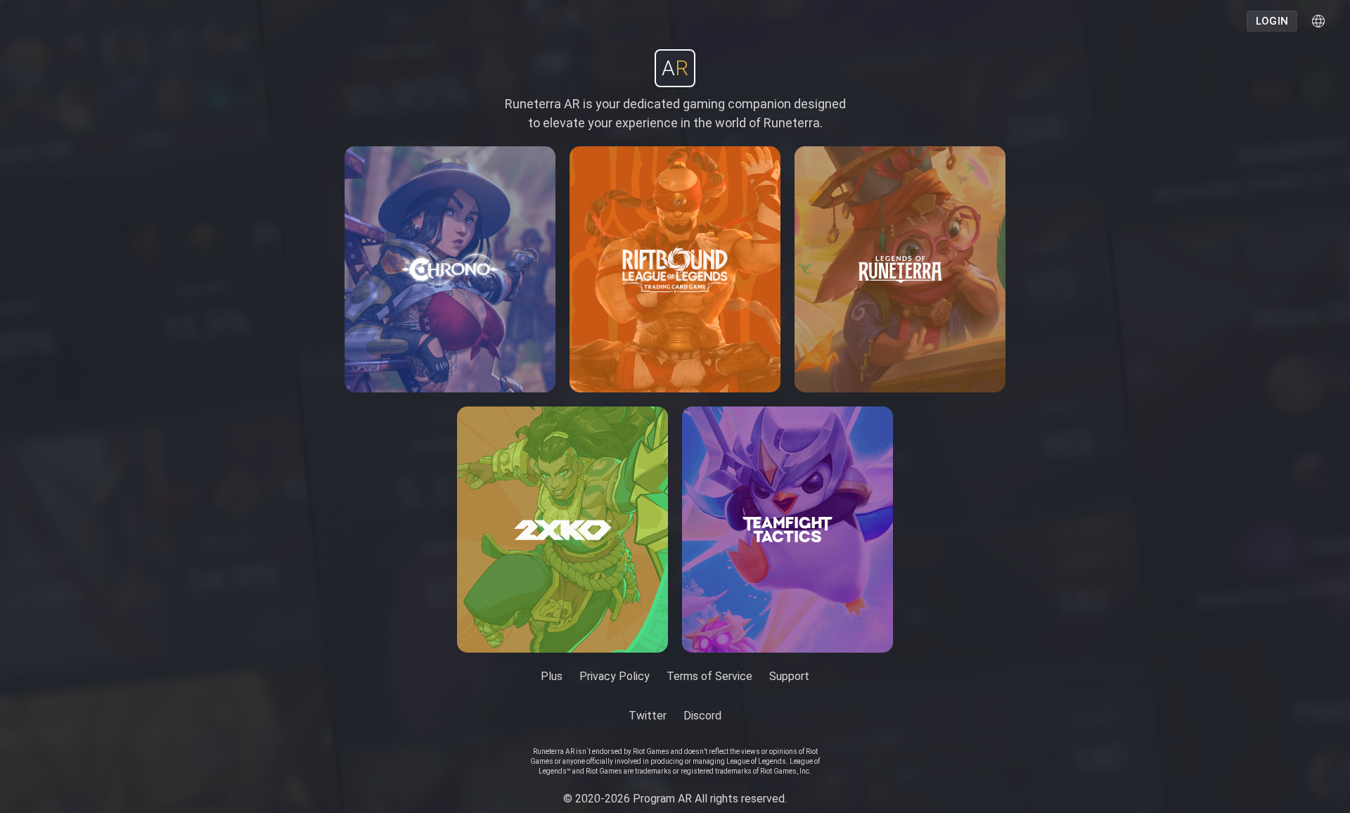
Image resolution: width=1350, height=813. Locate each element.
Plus (551, 676)
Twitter (648, 715)
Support (789, 676)
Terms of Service (709, 676)
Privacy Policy (614, 676)
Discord (702, 715)
